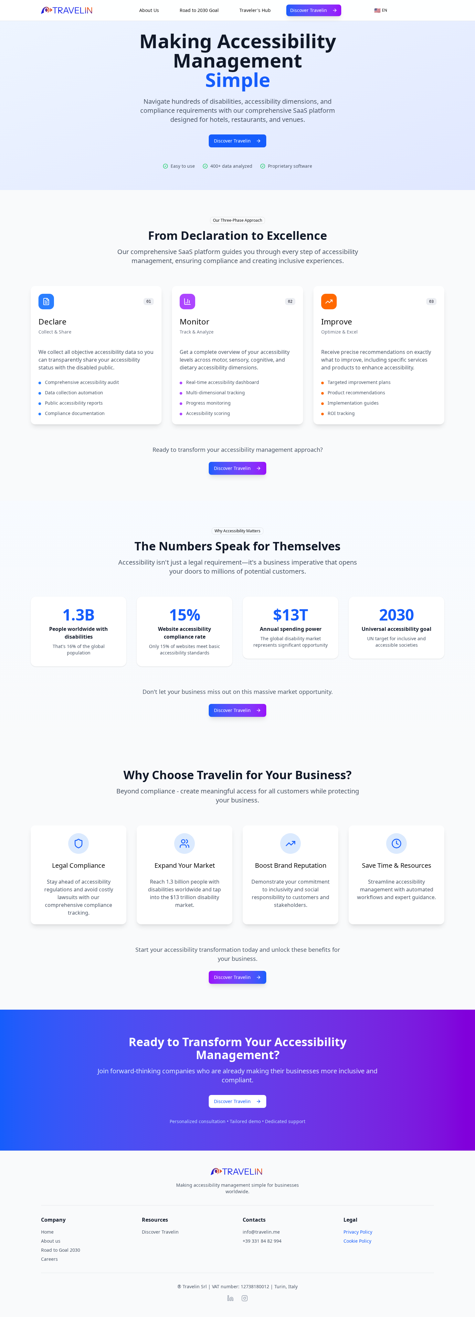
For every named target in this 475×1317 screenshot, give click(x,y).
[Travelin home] (67, 10)
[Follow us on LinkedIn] (230, 1298)
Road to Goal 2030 (60, 1250)
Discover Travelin (308, 10)
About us (50, 1241)
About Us (149, 10)
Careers (49, 1259)
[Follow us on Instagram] (244, 1298)
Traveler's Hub (255, 10)
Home (47, 1232)
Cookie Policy (357, 1241)
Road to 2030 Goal (199, 10)
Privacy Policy (357, 1232)
